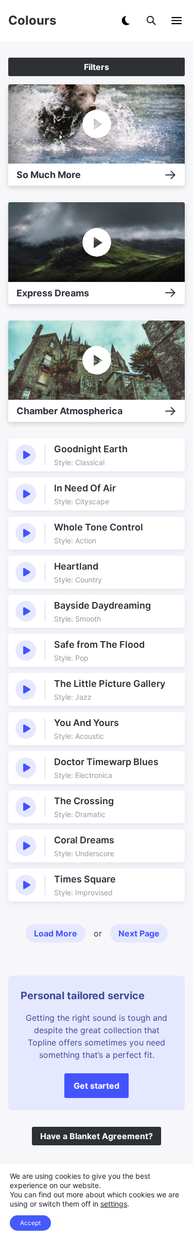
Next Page (139, 933)
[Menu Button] (176, 20)
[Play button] (25, 455)
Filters (96, 67)
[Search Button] (151, 20)
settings (113, 1203)
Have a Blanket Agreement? (96, 1136)
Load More (55, 933)
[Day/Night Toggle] (125, 20)
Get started (96, 1085)
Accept (30, 1223)
